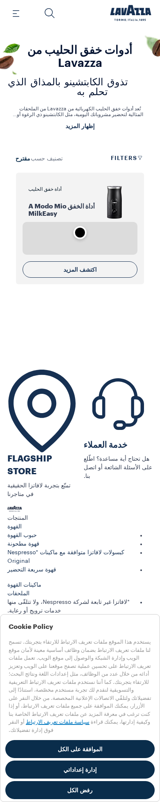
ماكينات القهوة (24, 585)
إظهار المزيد (80, 126)
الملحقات (18, 593)
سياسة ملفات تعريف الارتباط (57, 721)
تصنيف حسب (47, 159)
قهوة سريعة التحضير (31, 570)
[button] (49, 13)
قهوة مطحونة (23, 544)
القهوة (14, 527)
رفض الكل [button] (80, 790)
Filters (124, 158)
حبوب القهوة (22, 535)
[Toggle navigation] (21, 13)
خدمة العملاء (106, 445)
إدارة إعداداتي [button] (80, 769)
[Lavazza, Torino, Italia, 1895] (130, 13)
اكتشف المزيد (80, 269)
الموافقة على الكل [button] (80, 749)
